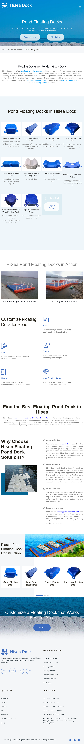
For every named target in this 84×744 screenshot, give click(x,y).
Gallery (4, 702)
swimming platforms (69, 80)
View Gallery (55, 37)
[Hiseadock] (16, 6)
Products (4, 698)
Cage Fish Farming (50, 658)
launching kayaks (40, 82)
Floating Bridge (48, 666)
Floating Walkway (49, 679)
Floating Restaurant (50, 675)
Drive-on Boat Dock (50, 662)
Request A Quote (30, 37)
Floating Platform (49, 671)
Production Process (8, 719)
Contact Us (42, 627)
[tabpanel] (10, 577)
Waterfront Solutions (15, 50)
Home (3, 50)
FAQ (2, 711)
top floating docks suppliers (31, 71)
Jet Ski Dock (47, 683)
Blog (3, 723)
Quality (4, 706)
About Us (4, 715)
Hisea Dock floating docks (36, 80)
